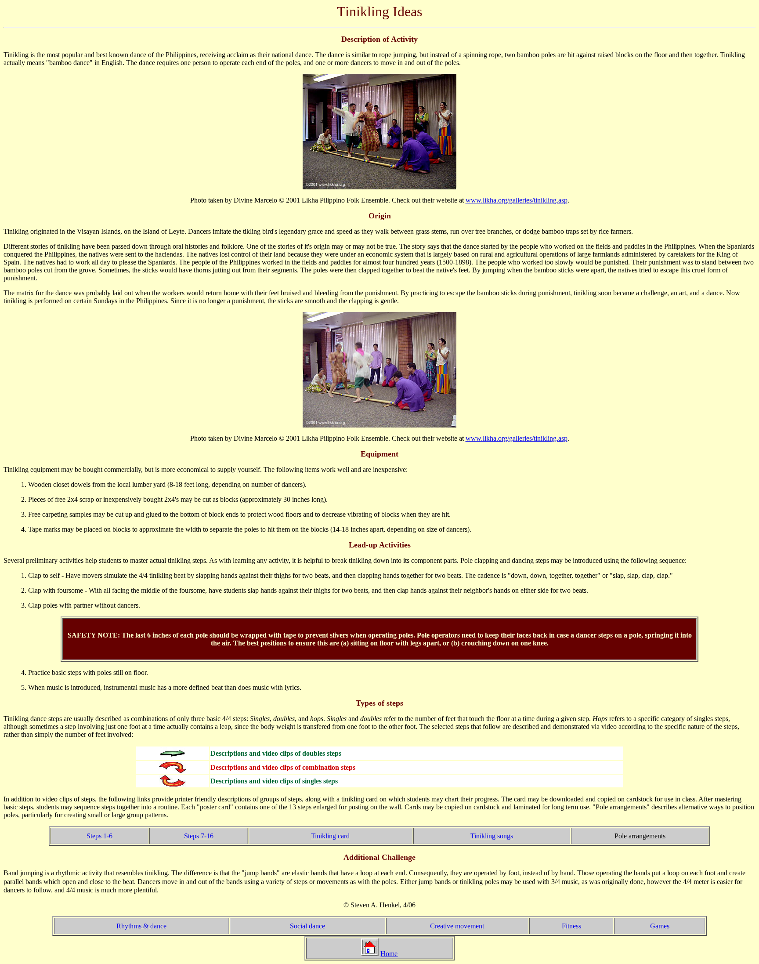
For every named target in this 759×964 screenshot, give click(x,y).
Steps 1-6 (99, 836)
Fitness (571, 926)
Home (389, 953)
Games (659, 926)
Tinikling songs (491, 836)
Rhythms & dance (141, 926)
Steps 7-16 (198, 836)
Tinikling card (330, 836)
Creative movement (457, 926)
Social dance (307, 926)
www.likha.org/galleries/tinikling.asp (516, 200)
